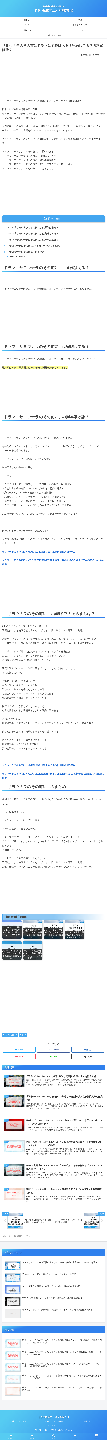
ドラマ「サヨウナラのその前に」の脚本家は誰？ (33, 239)
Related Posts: (18, 256)
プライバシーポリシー (53, 1421)
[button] (87, 1056)
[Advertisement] (53, 76)
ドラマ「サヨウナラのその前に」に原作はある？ (33, 227)
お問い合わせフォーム (19, 1421)
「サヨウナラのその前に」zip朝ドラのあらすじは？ (34, 245)
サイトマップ (53, 1425)
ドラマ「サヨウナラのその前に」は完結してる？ (33, 233)
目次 (51, 218)
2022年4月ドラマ (11, 1035)
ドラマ (24, 1035)
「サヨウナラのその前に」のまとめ (25, 251)
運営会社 (87, 1421)
